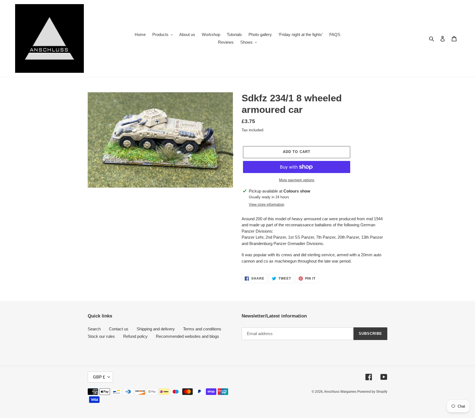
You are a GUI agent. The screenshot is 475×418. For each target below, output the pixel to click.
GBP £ (99, 377)
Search (94, 329)
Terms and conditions (202, 329)
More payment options (296, 180)
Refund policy (135, 336)
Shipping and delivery (156, 329)
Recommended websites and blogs (187, 336)
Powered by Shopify (372, 392)
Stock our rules (101, 336)
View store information (266, 204)
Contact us (118, 329)
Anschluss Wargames (340, 392)
